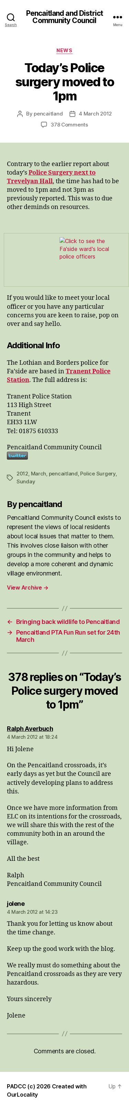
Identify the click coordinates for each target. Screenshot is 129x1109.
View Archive (27, 587)
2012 (22, 473)
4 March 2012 (95, 113)
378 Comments (69, 124)
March (38, 473)
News (64, 50)
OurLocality (22, 1094)
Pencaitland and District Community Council (64, 17)
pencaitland (48, 113)
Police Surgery (97, 473)
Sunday (26, 481)
